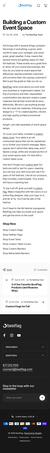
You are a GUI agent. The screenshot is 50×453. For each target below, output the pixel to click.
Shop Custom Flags (13, 230)
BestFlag (7, 86)
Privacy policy (24, 437)
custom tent (32, 164)
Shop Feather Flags (12, 234)
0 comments (42, 270)
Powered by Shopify (33, 433)
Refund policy (13, 437)
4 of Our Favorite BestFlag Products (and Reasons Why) (26, 287)
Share (9, 270)
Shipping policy (25, 441)
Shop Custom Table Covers (17, 244)
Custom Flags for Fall (18, 306)
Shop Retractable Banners (16, 253)
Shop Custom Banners (14, 248)
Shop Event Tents (12, 239)
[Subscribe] (42, 397)
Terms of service (36, 437)
